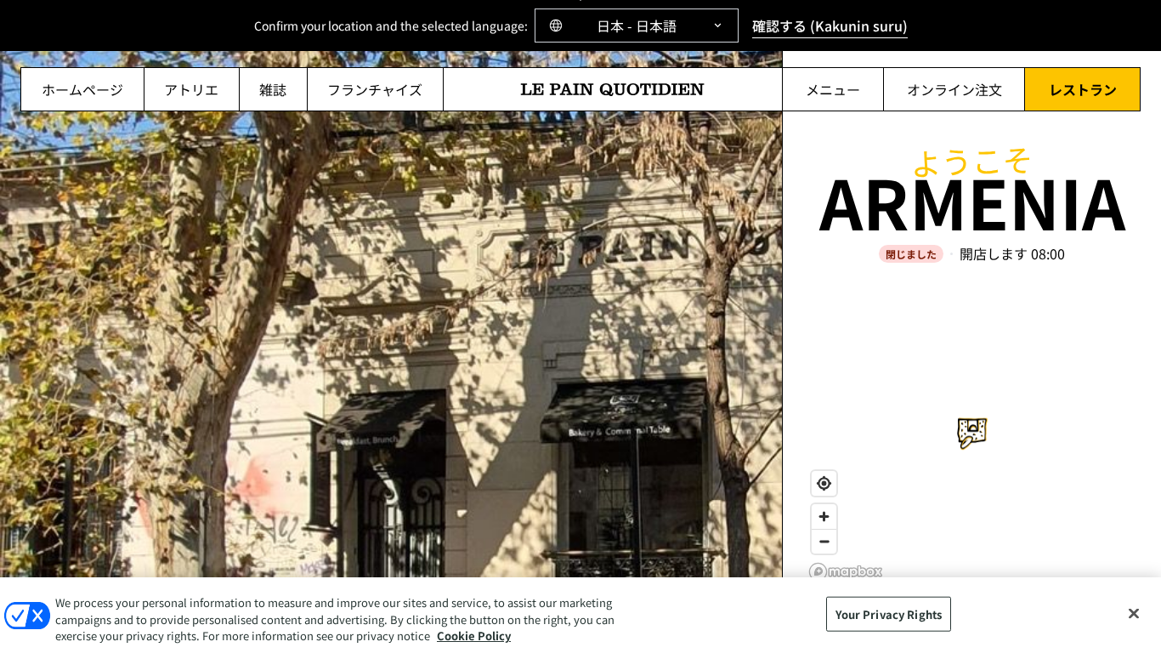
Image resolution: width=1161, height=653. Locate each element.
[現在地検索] (824, 483)
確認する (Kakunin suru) (830, 25)
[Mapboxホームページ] (845, 572)
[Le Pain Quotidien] (613, 89)
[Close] (1134, 613)
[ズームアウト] (824, 541)
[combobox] (637, 26)
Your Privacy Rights (888, 613)
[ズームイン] (824, 516)
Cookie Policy (474, 635)
